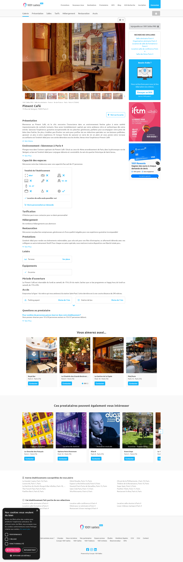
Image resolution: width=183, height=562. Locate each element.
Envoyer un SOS (144, 92)
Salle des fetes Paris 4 (144, 54)
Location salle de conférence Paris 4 (144, 50)
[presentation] (27, 57)
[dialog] (21, 534)
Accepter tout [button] (13, 550)
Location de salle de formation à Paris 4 (144, 44)
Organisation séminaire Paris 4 (145, 41)
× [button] (37, 511)
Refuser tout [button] (30, 550)
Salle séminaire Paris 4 (144, 38)
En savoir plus (25, 529)
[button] (21, 555)
